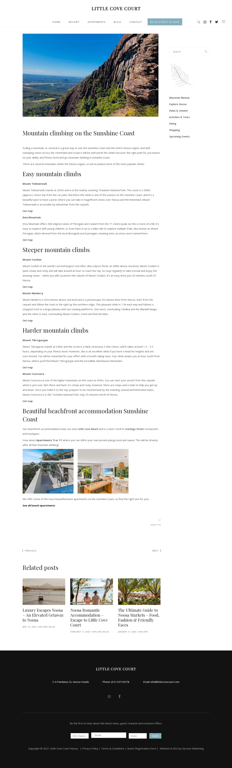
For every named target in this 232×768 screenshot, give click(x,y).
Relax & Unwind (178, 110)
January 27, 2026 (127, 631)
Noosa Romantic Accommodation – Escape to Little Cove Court (89, 617)
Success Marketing (193, 748)
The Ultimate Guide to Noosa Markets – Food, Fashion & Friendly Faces (138, 617)
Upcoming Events (179, 136)
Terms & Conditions (112, 748)
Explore (43, 626)
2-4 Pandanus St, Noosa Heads (70, 681)
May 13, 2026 (29, 626)
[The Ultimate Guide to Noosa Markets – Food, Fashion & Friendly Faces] (139, 591)
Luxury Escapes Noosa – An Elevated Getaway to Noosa (43, 615)
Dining (172, 123)
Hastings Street (134, 429)
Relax (52, 626)
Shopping (174, 130)
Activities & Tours (179, 117)
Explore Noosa (177, 104)
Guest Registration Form (141, 748)
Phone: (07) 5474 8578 (115, 681)
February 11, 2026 (80, 631)
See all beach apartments (39, 505)
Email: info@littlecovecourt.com (161, 681)
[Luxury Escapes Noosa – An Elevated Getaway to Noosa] (44, 591)
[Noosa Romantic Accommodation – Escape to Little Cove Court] (91, 591)
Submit (155, 736)
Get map (28, 211)
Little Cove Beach (88, 429)
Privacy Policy (90, 748)
